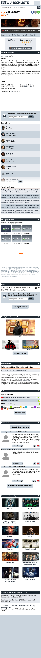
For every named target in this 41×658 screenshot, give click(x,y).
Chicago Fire (10, 562)
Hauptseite (14, 606)
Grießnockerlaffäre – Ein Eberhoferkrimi (30, 563)
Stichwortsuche (24, 606)
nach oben (6, 606)
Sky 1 (31, 86)
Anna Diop (9, 153)
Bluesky (11, 600)
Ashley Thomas (11, 160)
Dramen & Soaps (6, 607)
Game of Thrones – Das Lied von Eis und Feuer (9, 522)
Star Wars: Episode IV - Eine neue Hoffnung (10, 580)
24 (12, 91)
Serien (32, 606)
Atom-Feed (31, 600)
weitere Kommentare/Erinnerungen (20, 486)
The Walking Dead (30, 549)
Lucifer (30, 536)
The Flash (10, 549)
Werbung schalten (21, 595)
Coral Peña (9, 173)
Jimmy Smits (10, 140)
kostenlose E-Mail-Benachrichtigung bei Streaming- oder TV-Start (21, 30)
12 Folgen (4, 56)
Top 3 (36, 35)
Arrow (30, 508)
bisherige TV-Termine (21, 307)
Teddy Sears (10, 147)
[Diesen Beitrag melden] (21, 446)
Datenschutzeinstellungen (9, 597)
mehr (20, 181)
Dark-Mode (5, 601)
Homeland (30, 350)
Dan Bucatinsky (11, 166)
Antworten (16, 446)
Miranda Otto (10, 133)
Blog (20, 597)
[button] (32, 12)
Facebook (4, 600)
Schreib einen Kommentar (20, 427)
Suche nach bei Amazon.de (14, 370)
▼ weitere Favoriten (20, 353)
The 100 (9, 508)
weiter (31, 117)
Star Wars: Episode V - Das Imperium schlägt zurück (30, 578)
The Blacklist (10, 350)
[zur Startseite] (15, 2)
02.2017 (26, 86)
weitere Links (20, 413)
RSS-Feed (23, 600)
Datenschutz (32, 595)
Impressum (4, 595)
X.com (17, 600)
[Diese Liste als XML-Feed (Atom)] (39, 287)
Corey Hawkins (11, 127)
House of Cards (30, 521)
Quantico (10, 536)
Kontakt (12, 595)
